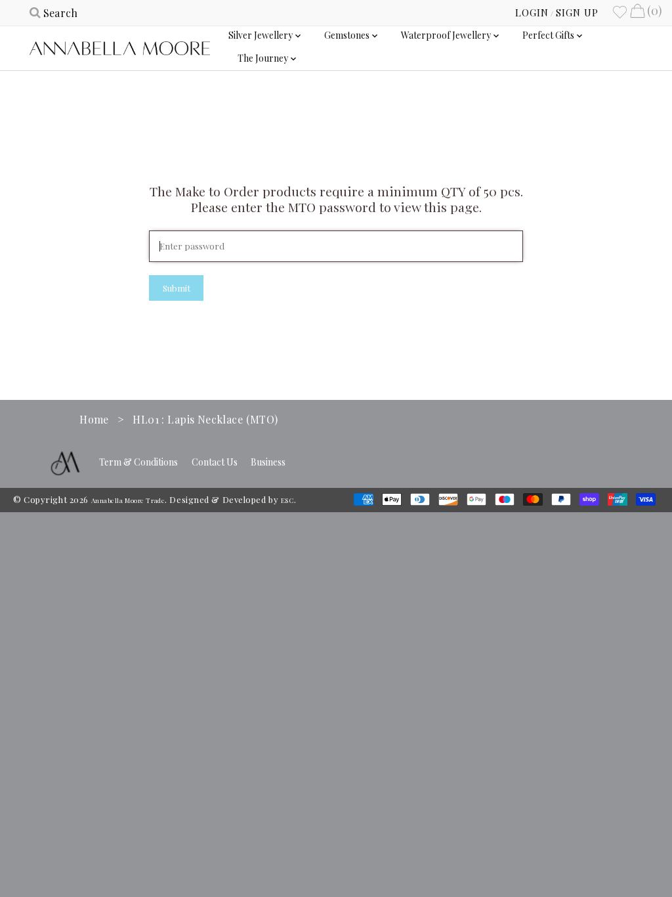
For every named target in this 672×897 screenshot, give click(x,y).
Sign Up (577, 12)
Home (94, 419)
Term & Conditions (138, 462)
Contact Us (215, 462)
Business (268, 462)
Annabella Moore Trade (128, 500)
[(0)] (637, 12)
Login (532, 12)
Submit (176, 288)
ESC (287, 500)
